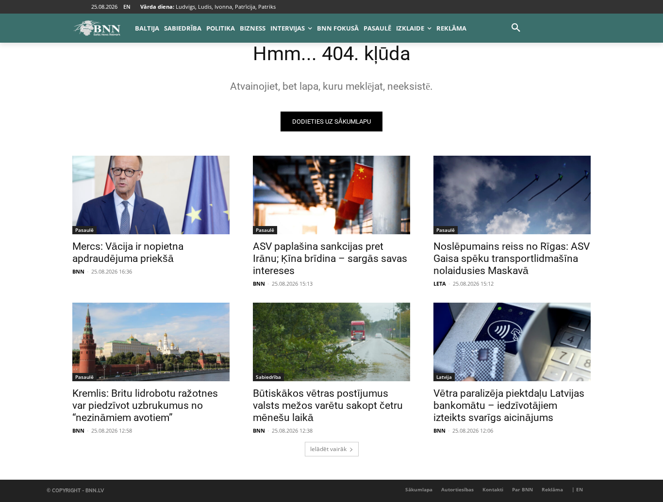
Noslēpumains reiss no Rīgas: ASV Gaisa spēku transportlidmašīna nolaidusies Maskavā (511, 258)
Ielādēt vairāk (328, 449)
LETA (439, 283)
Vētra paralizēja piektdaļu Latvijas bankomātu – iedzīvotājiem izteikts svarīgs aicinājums (508, 405)
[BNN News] (96, 28)
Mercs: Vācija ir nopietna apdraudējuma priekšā (127, 252)
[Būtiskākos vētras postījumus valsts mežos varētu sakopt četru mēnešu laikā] (331, 342)
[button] (516, 28)
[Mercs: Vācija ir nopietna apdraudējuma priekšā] (151, 195)
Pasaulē (84, 230)
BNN (78, 271)
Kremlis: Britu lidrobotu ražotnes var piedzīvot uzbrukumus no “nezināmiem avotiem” (145, 405)
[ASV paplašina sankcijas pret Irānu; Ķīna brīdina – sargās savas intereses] (331, 195)
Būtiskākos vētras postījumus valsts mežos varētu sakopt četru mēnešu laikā (328, 405)
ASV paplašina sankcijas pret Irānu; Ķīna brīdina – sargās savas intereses (330, 258)
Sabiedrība (268, 376)
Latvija (444, 376)
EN (127, 6)
